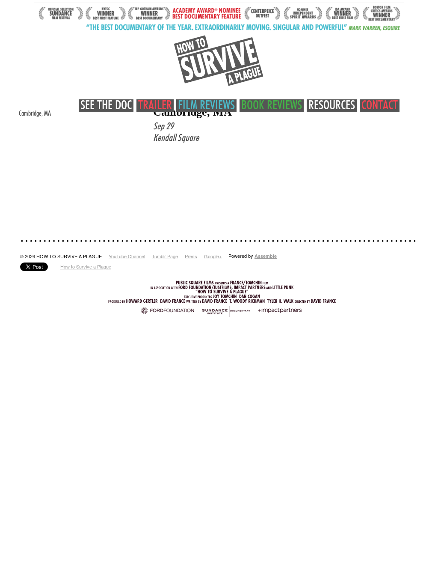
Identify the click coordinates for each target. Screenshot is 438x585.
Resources (331, 105)
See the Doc (106, 105)
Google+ (213, 256)
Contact (379, 105)
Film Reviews (206, 105)
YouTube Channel (127, 256)
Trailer (155, 105)
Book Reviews (271, 105)
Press (191, 256)
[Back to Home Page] (219, 61)
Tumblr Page (165, 256)
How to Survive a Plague (85, 266)
